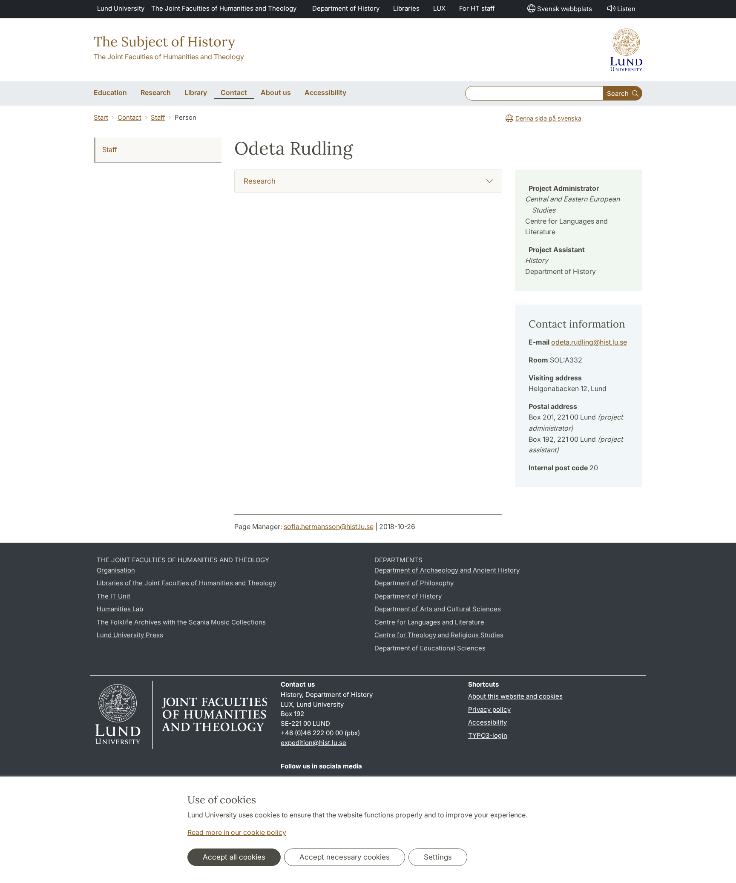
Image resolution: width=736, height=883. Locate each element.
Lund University (120, 8)
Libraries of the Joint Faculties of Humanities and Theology (186, 583)
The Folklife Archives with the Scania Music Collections (181, 622)
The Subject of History (164, 41)
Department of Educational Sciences (430, 648)
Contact (129, 117)
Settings (438, 857)
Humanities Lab (120, 609)
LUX (439, 8)
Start (101, 117)
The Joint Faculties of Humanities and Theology (223, 8)
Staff (158, 117)
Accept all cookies (234, 857)
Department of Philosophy (414, 583)
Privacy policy (489, 709)
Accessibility (487, 722)
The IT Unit (113, 596)
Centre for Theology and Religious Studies (438, 635)
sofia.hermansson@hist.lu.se (329, 526)
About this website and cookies (515, 696)
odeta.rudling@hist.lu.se (589, 342)
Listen (626, 9)
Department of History (346, 8)
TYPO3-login (487, 735)
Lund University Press (130, 635)
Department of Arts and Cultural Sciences (437, 609)
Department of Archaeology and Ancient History (447, 570)
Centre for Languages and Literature (429, 622)
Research (260, 181)
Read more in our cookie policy (236, 832)
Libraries (406, 8)
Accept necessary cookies (344, 857)
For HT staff (477, 8)
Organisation (116, 570)
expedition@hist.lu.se (313, 743)
